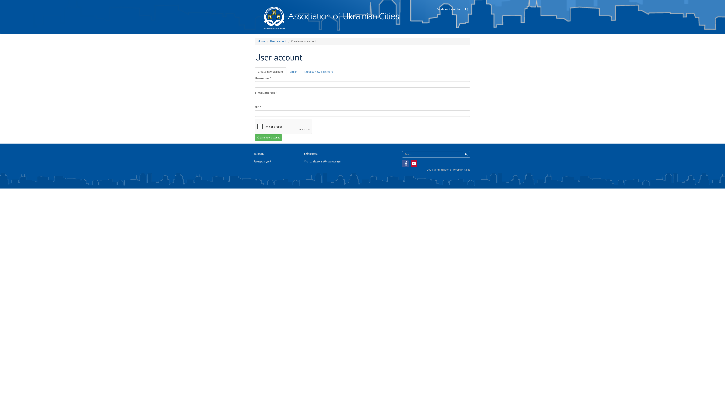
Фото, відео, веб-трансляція (322, 161)
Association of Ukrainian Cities (343, 16)
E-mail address (266, 92)
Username (263, 78)
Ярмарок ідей (262, 161)
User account (278, 41)
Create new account (272, 73)
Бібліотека (311, 153)
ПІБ (258, 107)
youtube (455, 9)
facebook (442, 9)
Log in (293, 71)
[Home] (274, 18)
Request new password (318, 71)
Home (261, 41)
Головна (259, 153)
